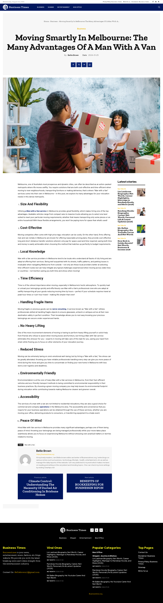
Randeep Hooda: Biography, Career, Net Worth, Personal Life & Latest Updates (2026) (126, 216)
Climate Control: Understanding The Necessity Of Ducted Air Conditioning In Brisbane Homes (40, 487)
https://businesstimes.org (45, 454)
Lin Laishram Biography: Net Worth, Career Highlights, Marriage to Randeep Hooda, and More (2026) (126, 198)
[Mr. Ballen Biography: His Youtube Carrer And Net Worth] (141, 229)
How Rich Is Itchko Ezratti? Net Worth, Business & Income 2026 (125, 245)
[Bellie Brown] (27, 460)
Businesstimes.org (95, 594)
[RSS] (158, 1)
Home (46, 21)
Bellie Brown (73, 55)
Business (54, 21)
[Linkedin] (155, 1)
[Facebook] (153, 1)
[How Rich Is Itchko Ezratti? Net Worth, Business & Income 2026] (141, 242)
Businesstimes (9, 552)
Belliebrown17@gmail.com (27, 572)
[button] (159, 7)
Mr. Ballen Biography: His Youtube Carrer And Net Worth (126, 231)
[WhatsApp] (89, 64)
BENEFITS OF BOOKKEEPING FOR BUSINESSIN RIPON (89, 484)
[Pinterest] (84, 64)
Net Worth (122, 189)
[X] (78, 64)
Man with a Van (30, 445)
